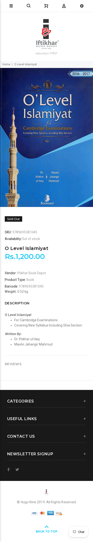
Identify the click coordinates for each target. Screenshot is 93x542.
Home (6, 64)
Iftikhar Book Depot (31, 273)
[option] (46, 137)
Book (30, 280)
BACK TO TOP (46, 531)
